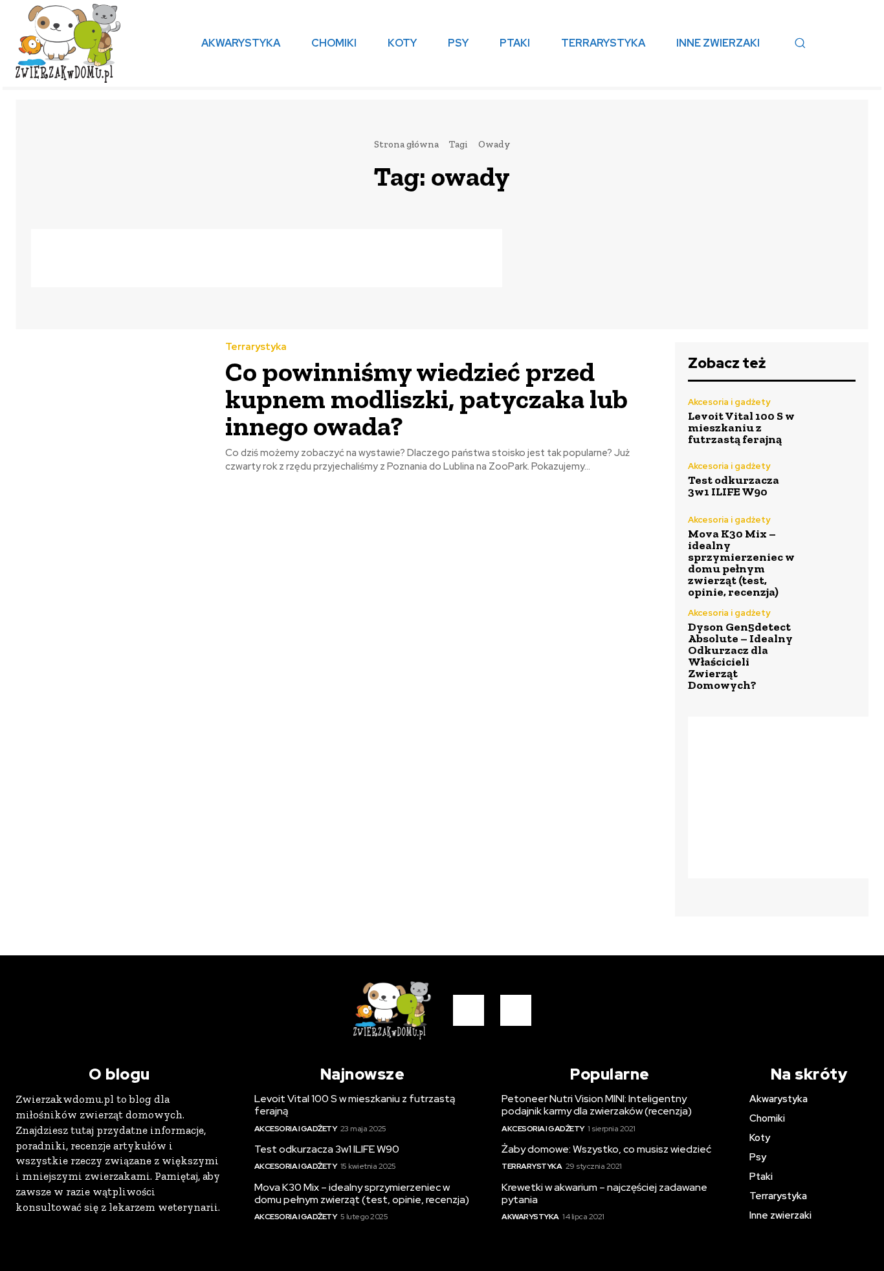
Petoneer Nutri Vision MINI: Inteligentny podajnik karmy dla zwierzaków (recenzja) (597, 1105)
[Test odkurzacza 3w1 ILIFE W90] (830, 479)
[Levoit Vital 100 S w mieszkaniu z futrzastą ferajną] (830, 422)
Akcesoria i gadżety (729, 402)
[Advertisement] (266, 258)
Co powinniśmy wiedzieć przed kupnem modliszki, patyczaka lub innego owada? (426, 398)
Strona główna (406, 144)
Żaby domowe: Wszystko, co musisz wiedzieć (606, 1149)
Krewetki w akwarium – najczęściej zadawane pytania (604, 1193)
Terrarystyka (256, 347)
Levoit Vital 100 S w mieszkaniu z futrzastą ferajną (741, 427)
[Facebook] (468, 1010)
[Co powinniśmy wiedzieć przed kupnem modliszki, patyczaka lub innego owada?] (111, 403)
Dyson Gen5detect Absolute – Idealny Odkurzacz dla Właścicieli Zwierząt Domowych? (740, 656)
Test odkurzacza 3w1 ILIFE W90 (733, 486)
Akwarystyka (530, 1216)
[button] (800, 43)
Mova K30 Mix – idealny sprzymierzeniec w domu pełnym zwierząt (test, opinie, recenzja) (741, 563)
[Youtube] (515, 1010)
